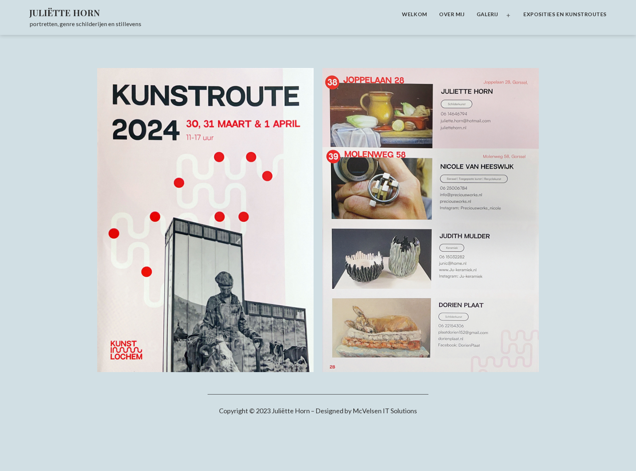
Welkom (414, 14)
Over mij (451, 14)
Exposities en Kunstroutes (565, 14)
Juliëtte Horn (64, 12)
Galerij (487, 14)
